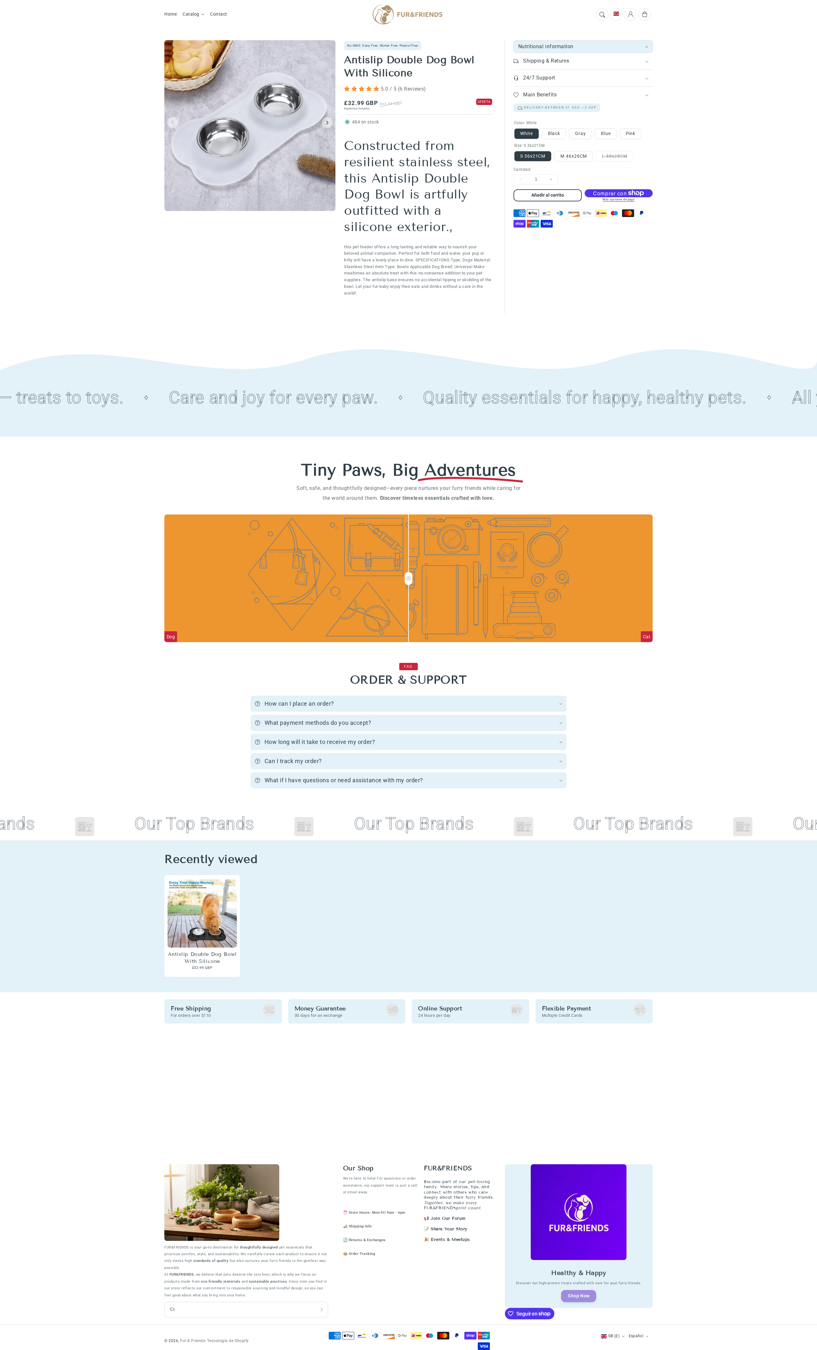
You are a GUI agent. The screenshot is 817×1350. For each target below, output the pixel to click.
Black (554, 133)
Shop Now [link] (578, 1295)
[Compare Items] (408, 578)
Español (636, 1336)
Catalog (191, 14)
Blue (606, 133)
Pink (630, 133)
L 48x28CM (617, 157)
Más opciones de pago (618, 199)
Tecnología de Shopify (228, 1341)
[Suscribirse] (321, 1309)
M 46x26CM (573, 156)
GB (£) (613, 1336)
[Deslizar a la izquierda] (172, 122)
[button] (602, 14)
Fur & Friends (192, 1341)
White (526, 133)
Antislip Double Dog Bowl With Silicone (202, 957)
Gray (580, 133)
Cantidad (521, 169)
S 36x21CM (532, 156)
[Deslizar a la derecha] (327, 122)
